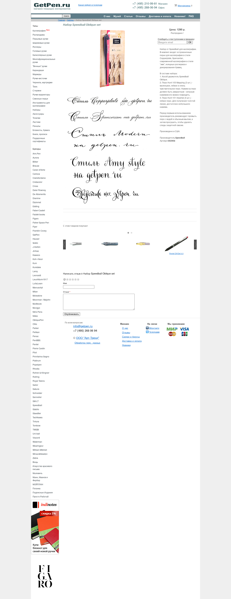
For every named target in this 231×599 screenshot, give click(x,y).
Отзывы (141, 16)
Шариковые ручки (41, 42)
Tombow (36, 425)
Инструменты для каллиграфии (41, 104)
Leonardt (37, 275)
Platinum (37, 360)
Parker (36, 328)
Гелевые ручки (40, 50)
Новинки (126, 345)
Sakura (36, 388)
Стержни (37, 90)
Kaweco (36, 255)
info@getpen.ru (83, 326)
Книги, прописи (40, 134)
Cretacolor (37, 181)
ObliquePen (38, 319)
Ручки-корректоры (41, 94)
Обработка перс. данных (87, 342)
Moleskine (37, 295)
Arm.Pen (37, 153)
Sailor (35, 384)
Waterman (37, 441)
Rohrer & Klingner (41, 372)
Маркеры (37, 74)
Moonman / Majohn (41, 299)
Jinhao (36, 250)
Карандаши (38, 70)
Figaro (36, 218)
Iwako (35, 242)
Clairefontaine (39, 177)
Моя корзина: (184, 5)
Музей (117, 16)
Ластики (36, 121)
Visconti (36, 437)
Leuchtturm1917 (40, 279)
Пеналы (36, 125)
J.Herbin (36, 246)
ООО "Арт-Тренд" (87, 338)
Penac (36, 336)
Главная (61, 20)
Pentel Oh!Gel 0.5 (176, 253)
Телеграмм (154, 331)
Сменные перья (40, 98)
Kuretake (37, 267)
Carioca (36, 173)
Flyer (35, 226)
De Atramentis (39, 194)
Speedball (37, 405)
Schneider (37, 392)
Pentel (36, 344)
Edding (36, 206)
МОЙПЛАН (38, 484)
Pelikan (36, 332)
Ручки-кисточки (40, 78)
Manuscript (38, 287)
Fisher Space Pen (41, 222)
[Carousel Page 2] (131, 233)
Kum (35, 263)
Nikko (35, 315)
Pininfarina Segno (41, 356)
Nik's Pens (37, 311)
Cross (35, 186)
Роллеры (37, 46)
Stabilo (36, 409)
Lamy (35, 271)
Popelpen (37, 364)
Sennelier (37, 397)
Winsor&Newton (40, 453)
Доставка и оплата (160, 16)
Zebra (35, 457)
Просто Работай (41, 496)
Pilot (35, 352)
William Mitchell (40, 449)
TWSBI (36, 429)
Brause (36, 165)
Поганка (36, 488)
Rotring (36, 376)
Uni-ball (36, 433)
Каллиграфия (39, 30)
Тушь (35, 86)
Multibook (37, 303)
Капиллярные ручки (42, 54)
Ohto (35, 323)
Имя (65, 283)
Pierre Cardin (39, 348)
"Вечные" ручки (40, 66)
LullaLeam (37, 283)
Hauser (36, 238)
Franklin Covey (40, 230)
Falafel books (39, 214)
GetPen (36, 234)
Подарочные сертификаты (39, 140)
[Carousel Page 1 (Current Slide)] (128, 233)
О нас (107, 16)
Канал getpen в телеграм (90, 4)
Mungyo (36, 307)
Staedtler (37, 413)
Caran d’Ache (39, 169)
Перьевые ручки (40, 38)
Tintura (36, 421)
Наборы (70, 20)
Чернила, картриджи (42, 82)
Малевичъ (37, 473)
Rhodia (36, 368)
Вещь (35, 461)
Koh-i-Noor (38, 259)
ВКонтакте (154, 328)
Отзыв (66, 292)
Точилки (36, 117)
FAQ (191, 16)
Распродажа (39, 34)
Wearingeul (38, 445)
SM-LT (36, 401)
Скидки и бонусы (131, 336)
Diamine (36, 198)
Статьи (128, 16)
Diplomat (37, 202)
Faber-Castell (39, 210)
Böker (35, 161)
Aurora (36, 157)
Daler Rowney (39, 190)
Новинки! (180, 16)
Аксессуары (38, 113)
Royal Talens (39, 380)
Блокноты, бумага (41, 130)
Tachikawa (37, 417)
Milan (35, 291)
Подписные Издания (43, 492)
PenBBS (36, 340)
